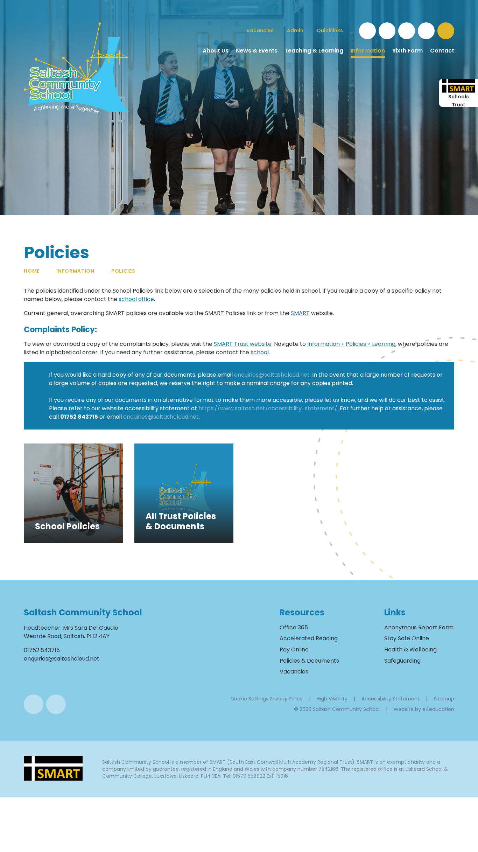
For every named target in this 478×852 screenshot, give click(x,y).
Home (32, 270)
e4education (438, 709)
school (260, 352)
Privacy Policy (286, 698)
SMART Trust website (243, 344)
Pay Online (294, 649)
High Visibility (332, 698)
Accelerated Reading (309, 638)
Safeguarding (402, 661)
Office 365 (294, 627)
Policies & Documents (309, 661)
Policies (123, 270)
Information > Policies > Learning (351, 344)
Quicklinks (330, 30)
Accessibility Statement (390, 698)
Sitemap (444, 698)
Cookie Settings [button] (249, 698)
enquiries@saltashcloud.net (272, 375)
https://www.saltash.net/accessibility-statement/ (267, 408)
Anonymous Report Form (419, 627)
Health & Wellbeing (410, 649)
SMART (300, 313)
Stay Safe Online (406, 638)
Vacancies (294, 672)
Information (75, 270)
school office (136, 299)
